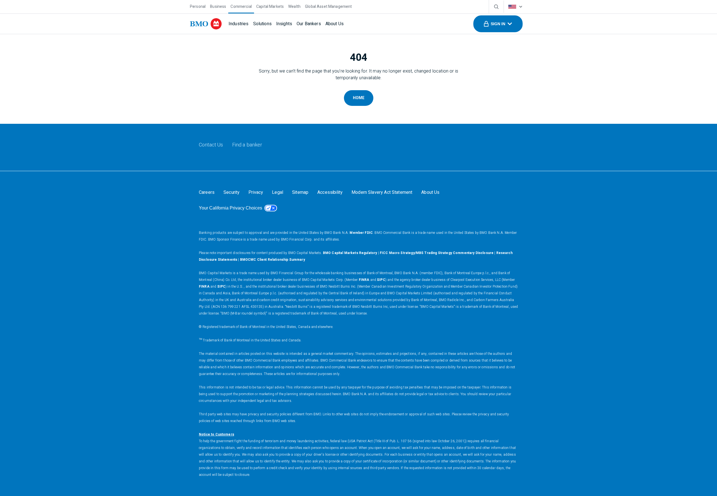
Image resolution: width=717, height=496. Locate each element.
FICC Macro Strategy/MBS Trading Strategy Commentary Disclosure (436, 252)
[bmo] (206, 24)
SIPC (381, 279)
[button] (498, 23)
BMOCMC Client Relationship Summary (272, 259)
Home (358, 98)
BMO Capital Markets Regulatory (350, 252)
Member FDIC (361, 232)
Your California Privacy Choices (230, 208)
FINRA (364, 279)
